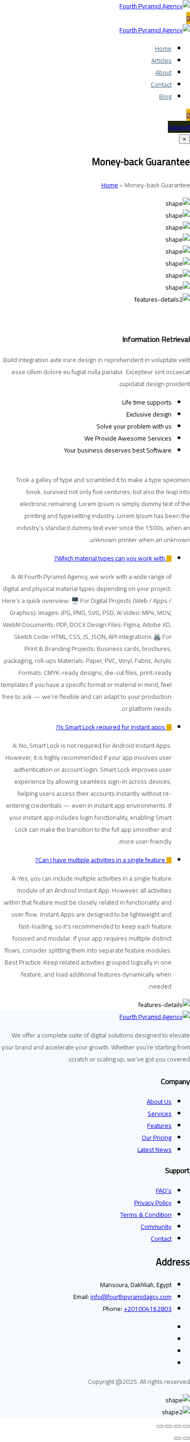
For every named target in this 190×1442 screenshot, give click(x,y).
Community (156, 1227)
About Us (159, 1102)
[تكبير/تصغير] (186, 1426)
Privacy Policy (153, 1203)
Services (160, 1114)
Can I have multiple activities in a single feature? (100, 860)
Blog (165, 96)
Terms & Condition (146, 1215)
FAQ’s (164, 1191)
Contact (161, 84)
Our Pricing (157, 1138)
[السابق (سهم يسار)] (186, 1438)
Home (163, 48)
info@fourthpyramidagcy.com (131, 1297)
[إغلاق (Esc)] (160, 1426)
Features (159, 1126)
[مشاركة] (168, 1426)
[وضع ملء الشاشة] (177, 1426)
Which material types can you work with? (110, 558)
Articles (161, 60)
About (163, 72)
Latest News (154, 1150)
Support (179, 127)
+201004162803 (148, 1309)
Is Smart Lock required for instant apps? (111, 727)
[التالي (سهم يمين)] (177, 1438)
